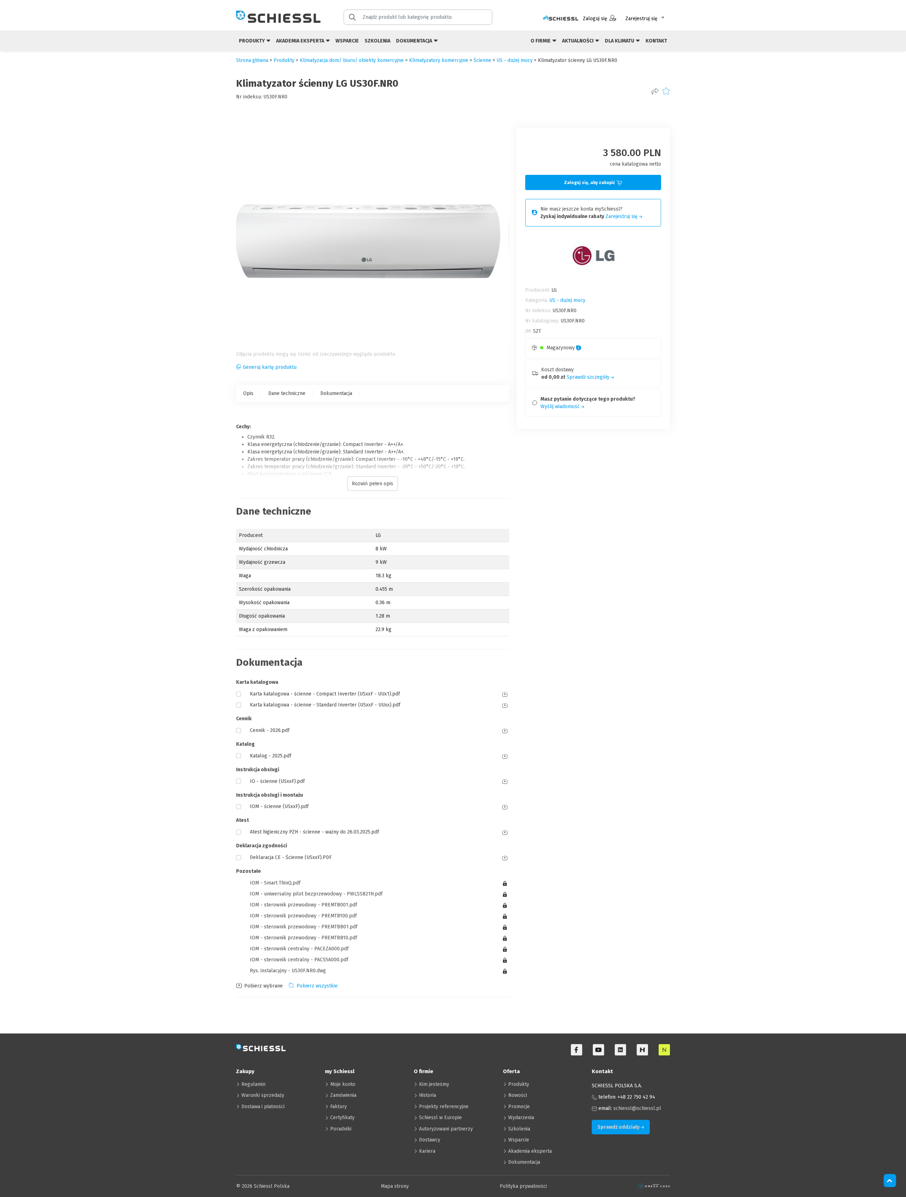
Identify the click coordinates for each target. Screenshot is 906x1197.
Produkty (518, 1084)
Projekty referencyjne (444, 1107)
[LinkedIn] (620, 1049)
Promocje (519, 1107)
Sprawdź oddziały (619, 1127)
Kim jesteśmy (434, 1084)
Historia (427, 1095)
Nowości (517, 1095)
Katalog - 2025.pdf (270, 756)
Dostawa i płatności (263, 1107)
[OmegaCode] (654, 1186)
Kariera (427, 1151)
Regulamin (253, 1084)
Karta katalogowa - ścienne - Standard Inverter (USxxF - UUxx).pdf (325, 705)
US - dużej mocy (515, 60)
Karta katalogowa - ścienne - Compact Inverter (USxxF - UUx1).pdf (325, 694)
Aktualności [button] (578, 41)
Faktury (338, 1107)
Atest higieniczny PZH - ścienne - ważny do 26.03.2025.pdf (314, 832)
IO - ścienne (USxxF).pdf (277, 781)
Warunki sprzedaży (262, 1095)
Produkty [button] (252, 41)
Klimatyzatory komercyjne (438, 60)
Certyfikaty (342, 1118)
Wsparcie (347, 41)
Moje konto (342, 1084)
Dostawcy (429, 1140)
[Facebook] (576, 1049)
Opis (248, 393)
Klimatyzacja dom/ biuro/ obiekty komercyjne (352, 60)
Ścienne (482, 60)
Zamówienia (343, 1095)
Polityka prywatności (523, 1186)
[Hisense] (642, 1049)
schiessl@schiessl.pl (637, 1108)
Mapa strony (395, 1186)
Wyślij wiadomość (560, 406)
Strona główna (252, 60)
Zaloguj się (595, 19)
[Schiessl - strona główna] (278, 16)
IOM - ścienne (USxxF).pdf (279, 806)
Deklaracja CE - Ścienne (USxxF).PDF (291, 857)
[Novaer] (664, 1049)
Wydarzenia (521, 1118)
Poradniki (340, 1129)
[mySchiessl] (560, 18)
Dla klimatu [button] (620, 41)
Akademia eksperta (530, 1151)
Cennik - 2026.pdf (269, 730)
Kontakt (656, 41)
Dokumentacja (336, 393)
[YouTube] (598, 1049)
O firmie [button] (541, 41)
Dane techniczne (286, 393)
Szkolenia (377, 41)
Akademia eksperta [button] (300, 41)
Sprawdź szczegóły (589, 377)
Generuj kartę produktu (270, 367)
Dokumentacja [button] (414, 41)
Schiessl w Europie (440, 1118)
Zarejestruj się (641, 19)
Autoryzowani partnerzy (446, 1129)
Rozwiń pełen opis (372, 484)
